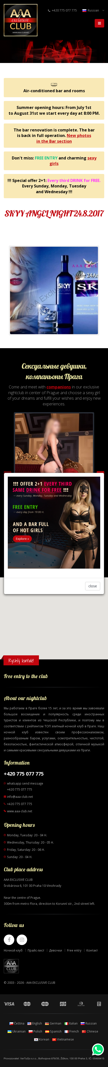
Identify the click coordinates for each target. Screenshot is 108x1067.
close (92, 586)
